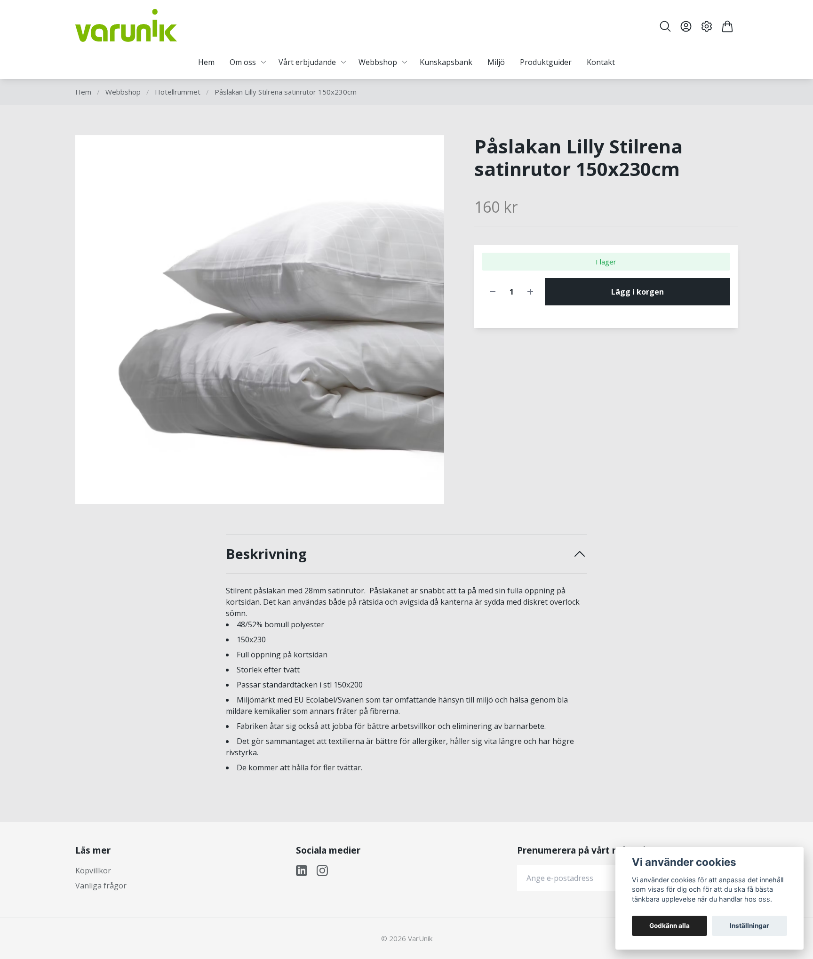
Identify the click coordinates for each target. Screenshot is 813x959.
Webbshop (123, 91)
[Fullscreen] (259, 319)
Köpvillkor (93, 870)
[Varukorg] (727, 26)
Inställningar (749, 925)
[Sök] (665, 26)
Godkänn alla (669, 925)
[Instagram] (322, 870)
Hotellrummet (177, 91)
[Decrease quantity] (492, 292)
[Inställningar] (706, 26)
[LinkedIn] (301, 870)
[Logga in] (686, 26)
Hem (83, 91)
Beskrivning (266, 554)
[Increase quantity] (530, 292)
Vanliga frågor (101, 885)
